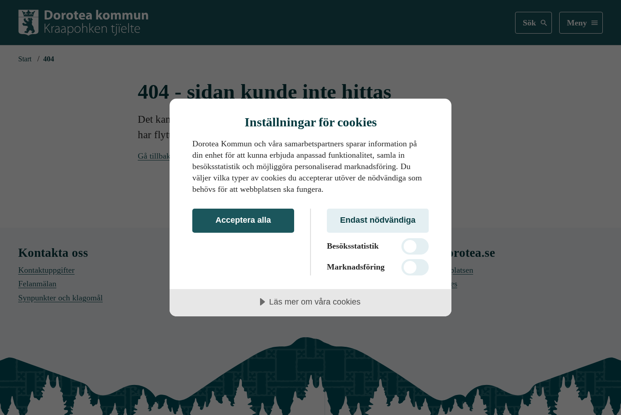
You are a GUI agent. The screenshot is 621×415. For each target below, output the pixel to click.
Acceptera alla (243, 220)
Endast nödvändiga (378, 220)
